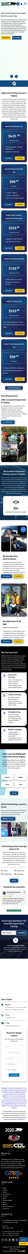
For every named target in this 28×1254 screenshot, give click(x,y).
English (20, 777)
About (4, 1202)
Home (4, 1188)
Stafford (5, 870)
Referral (5, 1196)
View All (14, 793)
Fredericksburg (7, 874)
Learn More (8, 158)
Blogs (4, 1198)
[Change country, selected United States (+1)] (6, 1052)
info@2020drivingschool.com (13, 1026)
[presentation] (11, 76)
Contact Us (18, 576)
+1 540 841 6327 (17, 3)
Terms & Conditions (8, 1206)
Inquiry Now (5, 37)
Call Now (17, 37)
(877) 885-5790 (21, 1119)
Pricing (4, 1192)
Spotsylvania (20, 870)
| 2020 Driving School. (18, 1247)
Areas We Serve (7, 1194)
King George (20, 874)
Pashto (7, 777)
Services (5, 1190)
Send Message (14, 1075)
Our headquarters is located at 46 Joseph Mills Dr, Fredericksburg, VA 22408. (15, 1221)
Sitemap (5, 1204)
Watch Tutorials (8, 819)
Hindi (7, 784)
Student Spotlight (7, 1200)
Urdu (20, 784)
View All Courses (14, 388)
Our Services (6, 576)
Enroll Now (20, 158)
